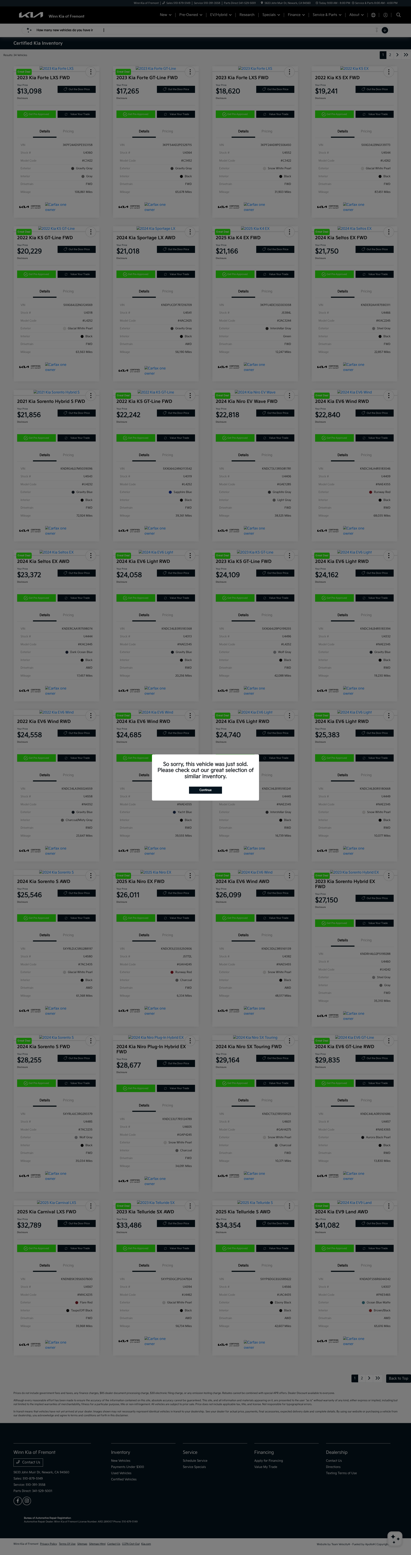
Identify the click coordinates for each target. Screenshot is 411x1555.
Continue (205, 790)
